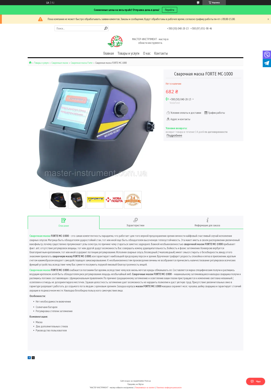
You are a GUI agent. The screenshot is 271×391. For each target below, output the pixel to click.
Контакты (161, 53)
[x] (33, 358)
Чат (258, 381)
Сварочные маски (59, 62)
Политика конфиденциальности (169, 387)
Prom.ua (148, 380)
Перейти (169, 10)
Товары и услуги (128, 53)
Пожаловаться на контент (145, 387)
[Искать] (106, 28)
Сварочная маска (39, 236)
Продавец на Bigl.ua (135, 384)
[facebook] (29, 358)
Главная (108, 53)
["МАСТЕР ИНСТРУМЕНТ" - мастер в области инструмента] (115, 41)
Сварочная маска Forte (82, 62)
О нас (147, 53)
